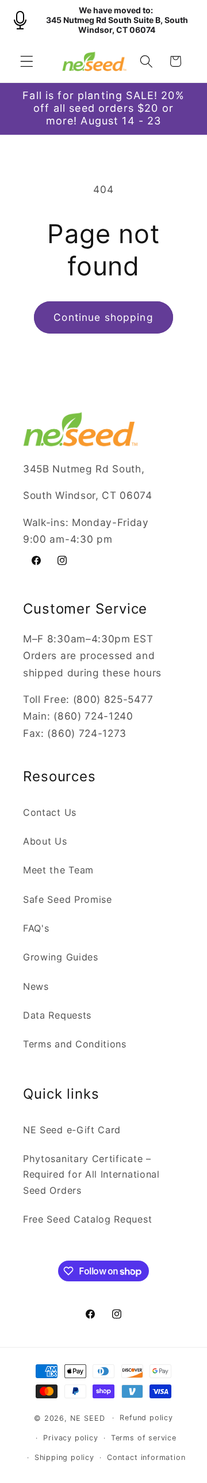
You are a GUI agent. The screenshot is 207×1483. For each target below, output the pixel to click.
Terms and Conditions (74, 1044)
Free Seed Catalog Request (87, 1219)
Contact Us (49, 812)
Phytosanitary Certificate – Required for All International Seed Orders (91, 1174)
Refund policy (146, 1417)
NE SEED (87, 1417)
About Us (45, 841)
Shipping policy (64, 1457)
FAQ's (36, 928)
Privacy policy (70, 1437)
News (36, 986)
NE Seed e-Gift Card (72, 1130)
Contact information (146, 1457)
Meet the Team (58, 870)
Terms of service (144, 1437)
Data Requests (57, 1015)
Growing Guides (60, 957)
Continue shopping (103, 317)
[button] (26, 61)
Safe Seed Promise (67, 899)
